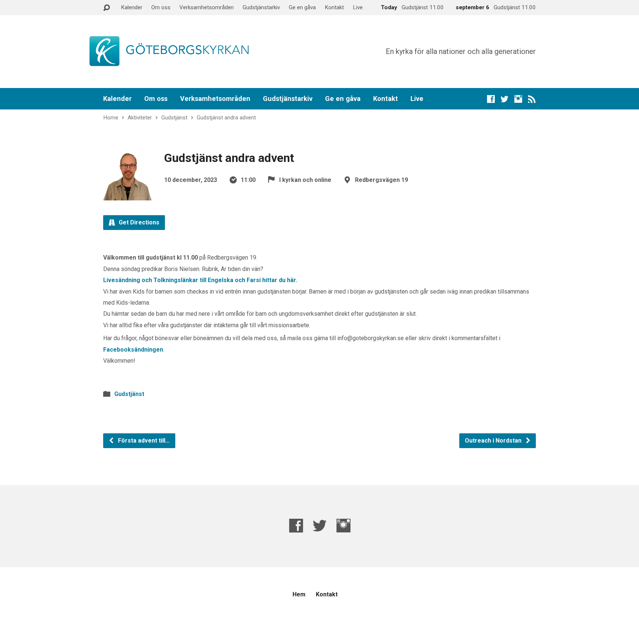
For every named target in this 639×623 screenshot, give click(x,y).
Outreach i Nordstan (494, 440)
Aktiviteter (140, 117)
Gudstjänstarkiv (261, 7)
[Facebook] (491, 99)
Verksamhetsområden (206, 7)
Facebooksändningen (133, 349)
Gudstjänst (174, 117)
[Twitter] (504, 99)
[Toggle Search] (106, 8)
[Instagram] (518, 99)
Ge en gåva (302, 7)
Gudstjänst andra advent (226, 117)
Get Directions (138, 222)
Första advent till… (143, 440)
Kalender (131, 7)
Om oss (160, 7)
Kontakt (334, 7)
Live (358, 7)
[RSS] (532, 99)
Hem (299, 594)
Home (110, 117)
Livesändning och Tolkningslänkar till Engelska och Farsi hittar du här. (200, 280)
